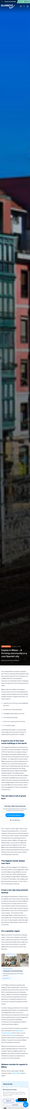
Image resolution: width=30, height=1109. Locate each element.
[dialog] (15, 1097)
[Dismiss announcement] (28, 1)
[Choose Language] (20, 6)
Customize (15, 1104)
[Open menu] (27, 6)
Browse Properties (15, 815)
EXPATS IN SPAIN (6, 646)
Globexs (11, 1035)
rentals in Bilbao (16, 1073)
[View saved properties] (24, 6)
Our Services (16, 820)
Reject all (8, 1100)
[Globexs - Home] (8, 6)
